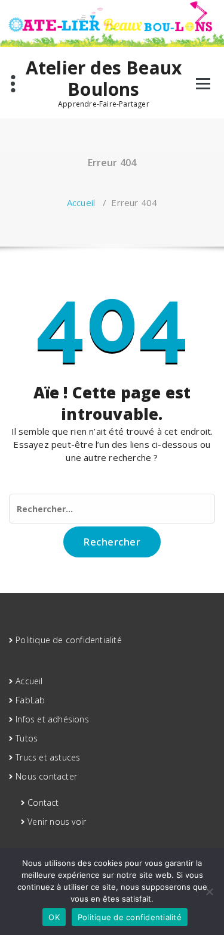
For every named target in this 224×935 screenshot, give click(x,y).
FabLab (30, 700)
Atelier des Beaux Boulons (104, 78)
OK (54, 917)
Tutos (27, 738)
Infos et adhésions (52, 719)
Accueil (81, 202)
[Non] (209, 891)
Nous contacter (46, 776)
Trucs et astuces (48, 757)
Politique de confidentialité (69, 640)
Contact (43, 802)
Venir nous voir (56, 821)
